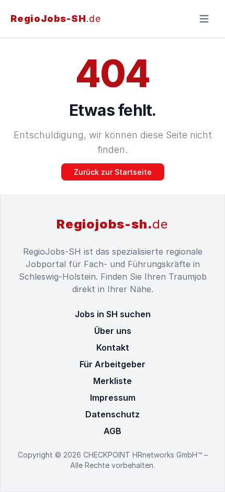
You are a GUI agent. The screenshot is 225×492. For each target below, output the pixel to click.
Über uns (112, 331)
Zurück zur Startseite (113, 171)
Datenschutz (112, 414)
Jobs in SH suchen (113, 314)
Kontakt (112, 347)
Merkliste (112, 381)
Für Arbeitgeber (112, 364)
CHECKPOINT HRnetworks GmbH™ (143, 454)
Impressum (113, 397)
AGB (112, 431)
